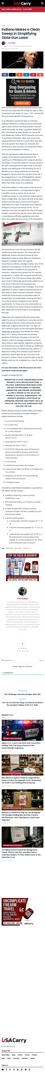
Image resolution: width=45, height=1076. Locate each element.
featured (9, 548)
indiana (26, 548)
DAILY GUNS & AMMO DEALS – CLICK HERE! (17, 9)
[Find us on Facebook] (6, 1069)
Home (3, 25)
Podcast (34, 1055)
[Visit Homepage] (22, 3)
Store (3, 1058)
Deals (9, 1058)
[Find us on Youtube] (3, 1069)
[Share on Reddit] (19, 75)
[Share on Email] (40, 75)
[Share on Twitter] (12, 75)
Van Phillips (11, 43)
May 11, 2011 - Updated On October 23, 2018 (17, 46)
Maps (13, 1055)
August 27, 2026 (7, 860)
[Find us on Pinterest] (25, 1069)
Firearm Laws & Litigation (12, 739)
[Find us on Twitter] (14, 1069)
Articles (9, 25)
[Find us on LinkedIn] (18, 1069)
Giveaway (16, 1058)
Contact (32, 1058)
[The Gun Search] (22, 92)
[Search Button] (42, 3)
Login (41, 660)
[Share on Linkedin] (26, 75)
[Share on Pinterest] (33, 75)
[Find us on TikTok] (22, 1069)
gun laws (18, 548)
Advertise (25, 1058)
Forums (27, 1055)
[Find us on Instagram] (10, 1069)
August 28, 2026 (7, 751)
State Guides (6, 1055)
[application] (22, 234)
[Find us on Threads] (29, 1069)
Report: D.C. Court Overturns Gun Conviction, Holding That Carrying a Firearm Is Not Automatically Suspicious (21, 745)
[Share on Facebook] (5, 75)
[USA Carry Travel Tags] (22, 567)
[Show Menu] (3, 3)
